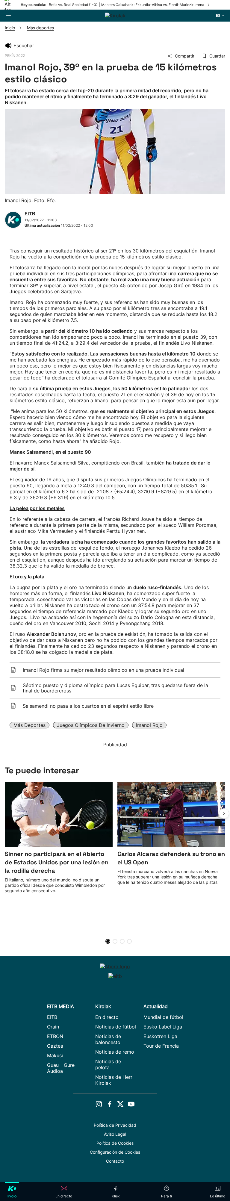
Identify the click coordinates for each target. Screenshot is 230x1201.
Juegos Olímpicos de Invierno (91, 725)
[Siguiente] (209, 4)
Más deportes (29, 725)
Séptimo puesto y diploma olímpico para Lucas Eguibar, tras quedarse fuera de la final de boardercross (115, 688)
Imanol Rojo (149, 725)
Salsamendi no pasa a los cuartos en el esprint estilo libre (88, 706)
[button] (224, 813)
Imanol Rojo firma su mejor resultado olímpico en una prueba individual (103, 670)
